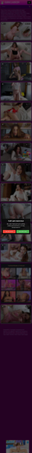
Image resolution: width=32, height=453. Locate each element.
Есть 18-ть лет (23, 231)
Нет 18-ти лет (9, 231)
